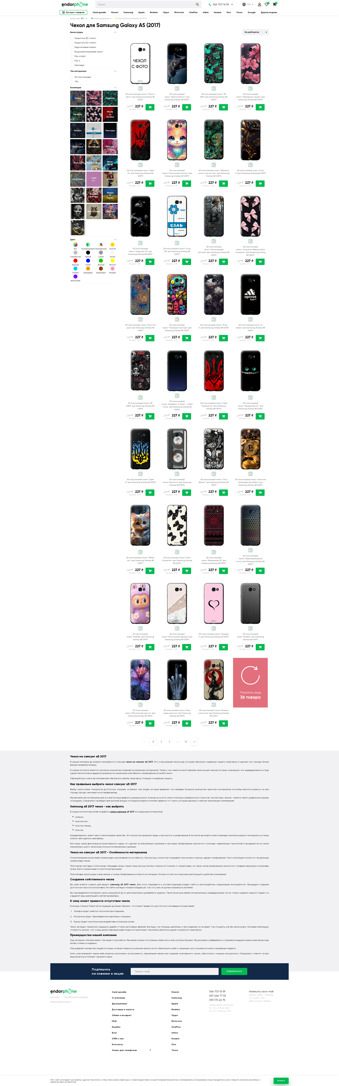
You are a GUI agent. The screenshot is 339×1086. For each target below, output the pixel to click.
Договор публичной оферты (60, 1002)
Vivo (229, 12)
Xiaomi (114, 12)
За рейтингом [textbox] (252, 32)
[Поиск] (197, 4)
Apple (141, 12)
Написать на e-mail (261, 991)
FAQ (114, 1021)
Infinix (206, 12)
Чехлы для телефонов (124, 1050)
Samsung (128, 12)
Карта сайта (55, 997)
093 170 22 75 (217, 999)
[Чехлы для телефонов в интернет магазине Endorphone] (75, 4)
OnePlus (193, 12)
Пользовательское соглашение (76, 997)
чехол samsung (118, 811)
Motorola (179, 12)
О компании (118, 998)
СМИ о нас (118, 1038)
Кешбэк (116, 1027)
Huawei (217, 12)
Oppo (166, 12)
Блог (114, 1032)
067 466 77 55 (217, 995)
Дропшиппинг (120, 1003)
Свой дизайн (99, 12)
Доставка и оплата (123, 1009)
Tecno (239, 12)
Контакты (117, 1044)
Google (252, 12)
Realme (154, 12)
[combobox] (255, 32)
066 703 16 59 (221, 4)
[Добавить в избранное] (154, 43)
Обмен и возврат (122, 1015)
